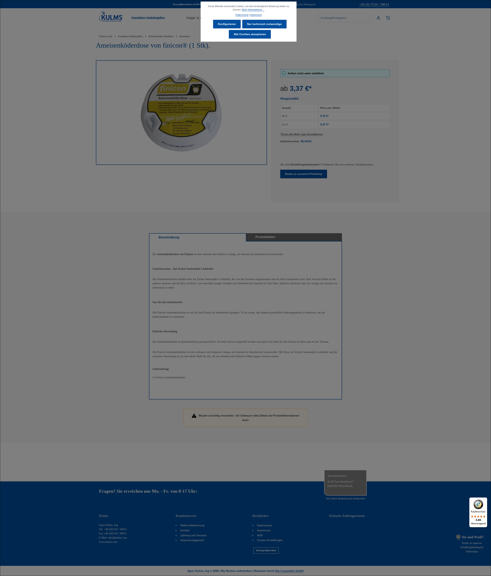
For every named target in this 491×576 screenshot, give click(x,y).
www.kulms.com (108, 541)
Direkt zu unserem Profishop (303, 173)
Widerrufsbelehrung (192, 525)
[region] (181, 112)
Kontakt (184, 530)
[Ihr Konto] (378, 18)
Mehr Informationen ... (253, 9)
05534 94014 (211, 491)
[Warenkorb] (387, 18)
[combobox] (344, 18)
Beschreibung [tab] (169, 237)
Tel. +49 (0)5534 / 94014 (113, 529)
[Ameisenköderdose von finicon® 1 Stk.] (181, 112)
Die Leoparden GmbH (289, 570)
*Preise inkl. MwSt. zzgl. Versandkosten (301, 134)
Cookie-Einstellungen (270, 540)
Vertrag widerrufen (266, 550)
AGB (260, 535)
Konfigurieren (227, 24)
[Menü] (485, 499)
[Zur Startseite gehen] (111, 16)
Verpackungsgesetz (192, 540)
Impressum (264, 530)
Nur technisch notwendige (264, 24)
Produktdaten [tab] (265, 237)
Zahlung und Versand (193, 535)
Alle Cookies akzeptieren (250, 34)
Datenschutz (264, 525)
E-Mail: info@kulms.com (113, 537)
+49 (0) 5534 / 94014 (374, 4)
